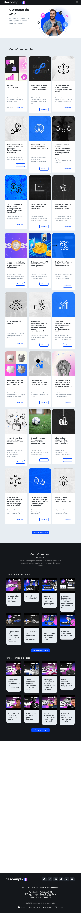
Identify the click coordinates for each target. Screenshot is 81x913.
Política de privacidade (49, 887)
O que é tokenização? (52, 810)
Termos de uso (32, 887)
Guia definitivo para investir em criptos (22, 807)
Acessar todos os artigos (40, 532)
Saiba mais (20, 107)
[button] (9, 809)
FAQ (23, 887)
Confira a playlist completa (40, 650)
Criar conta (28, 871)
